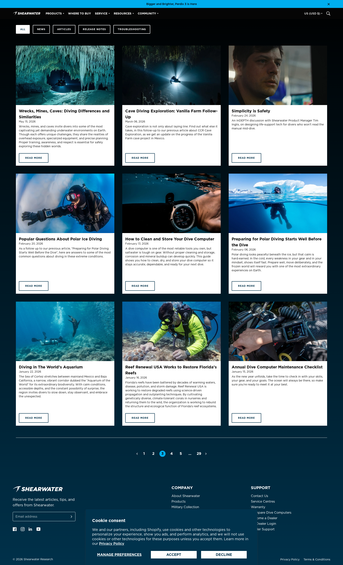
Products (179, 501)
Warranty (258, 507)
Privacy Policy (111, 543)
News (41, 29)
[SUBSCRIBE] (67, 516)
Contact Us (259, 496)
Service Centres (263, 501)
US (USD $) (312, 13)
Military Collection (185, 507)
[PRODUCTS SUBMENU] (63, 13)
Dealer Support (263, 529)
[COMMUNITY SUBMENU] (157, 13)
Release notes (94, 29)
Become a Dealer (264, 518)
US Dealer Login (263, 524)
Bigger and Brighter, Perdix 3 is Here (171, 4)
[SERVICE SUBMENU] (109, 13)
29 (199, 453)
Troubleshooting (132, 29)
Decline (224, 555)
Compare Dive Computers (271, 512)
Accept (173, 555)
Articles (64, 29)
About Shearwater (186, 496)
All (22, 29)
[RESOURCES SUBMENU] (133, 13)
